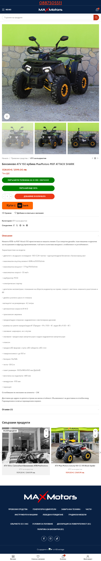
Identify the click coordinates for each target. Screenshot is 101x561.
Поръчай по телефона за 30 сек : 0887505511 (28, 180)
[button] (95, 435)
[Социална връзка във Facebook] (13, 225)
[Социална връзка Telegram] (27, 225)
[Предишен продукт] (92, 158)
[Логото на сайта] (50, 9)
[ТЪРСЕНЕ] (96, 17)
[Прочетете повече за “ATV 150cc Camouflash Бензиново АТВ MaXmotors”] (46, 435)
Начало (5, 158)
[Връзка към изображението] (50, 496)
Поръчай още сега (28, 188)
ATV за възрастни (38, 158)
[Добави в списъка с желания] (46, 431)
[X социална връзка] (17, 225)
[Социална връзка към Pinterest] (20, 225)
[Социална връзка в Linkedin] (23, 225)
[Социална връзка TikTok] (57, 538)
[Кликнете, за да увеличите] (7, 116)
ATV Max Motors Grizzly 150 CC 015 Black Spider (75, 465)
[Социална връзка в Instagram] (50, 538)
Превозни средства (19, 158)
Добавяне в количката (35, 196)
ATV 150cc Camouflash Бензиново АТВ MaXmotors (26, 465)
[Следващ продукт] (97, 158)
